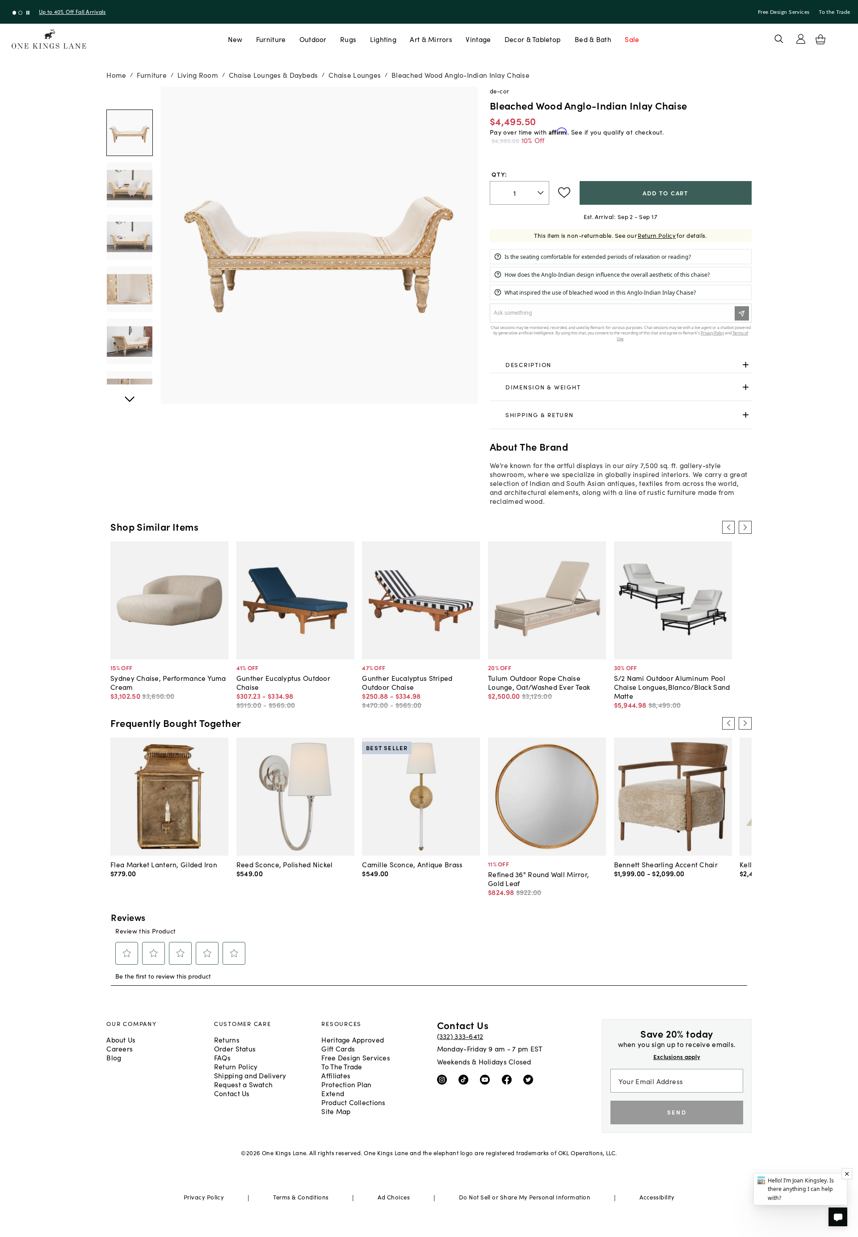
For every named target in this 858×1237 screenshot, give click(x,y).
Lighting (383, 39)
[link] (621, 365)
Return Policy (657, 235)
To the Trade (834, 12)
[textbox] (519, 193)
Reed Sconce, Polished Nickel (284, 864)
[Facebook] (509, 1079)
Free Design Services (784, 12)
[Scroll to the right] (745, 527)
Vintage (478, 39)
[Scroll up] (129, 394)
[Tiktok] (465, 1079)
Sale (632, 39)
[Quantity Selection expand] (541, 192)
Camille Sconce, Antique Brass (412, 864)
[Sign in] (801, 39)
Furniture (271, 39)
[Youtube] (487, 1079)
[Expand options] (746, 365)
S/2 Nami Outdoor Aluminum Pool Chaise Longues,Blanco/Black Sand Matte (672, 687)
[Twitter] (530, 1079)
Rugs (348, 39)
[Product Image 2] (129, 237)
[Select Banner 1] (20, 13)
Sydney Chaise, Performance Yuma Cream (168, 682)
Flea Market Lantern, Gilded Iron (163, 864)
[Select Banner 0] (15, 13)
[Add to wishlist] (564, 192)
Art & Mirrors (431, 39)
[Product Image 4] (129, 341)
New (235, 39)
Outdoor (313, 39)
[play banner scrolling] (28, 13)
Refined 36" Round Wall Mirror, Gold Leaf (538, 878)
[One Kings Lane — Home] (49, 39)
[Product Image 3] (129, 289)
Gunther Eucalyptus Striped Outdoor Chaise (407, 682)
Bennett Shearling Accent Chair (666, 864)
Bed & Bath (593, 39)
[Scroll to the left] (728, 527)
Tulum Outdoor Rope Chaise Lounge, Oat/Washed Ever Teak (539, 682)
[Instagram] (444, 1079)
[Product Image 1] (129, 185)
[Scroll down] (129, 96)
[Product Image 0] (129, 133)
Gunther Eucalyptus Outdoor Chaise (283, 682)
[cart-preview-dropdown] (820, 39)
